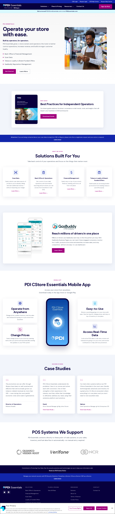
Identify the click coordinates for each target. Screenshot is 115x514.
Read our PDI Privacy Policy (67, 470)
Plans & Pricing (57, 6)
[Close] (112, 508)
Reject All (89, 508)
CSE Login (75, 1)
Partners (73, 490)
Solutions (44, 6)
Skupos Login (83, 1)
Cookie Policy (75, 499)
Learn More (25, 71)
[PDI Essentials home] (12, 487)
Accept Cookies (102, 508)
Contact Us (80, 6)
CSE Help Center (94, 1)
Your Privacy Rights (75, 508)
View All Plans (52, 490)
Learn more (70, 139)
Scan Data (28, 496)
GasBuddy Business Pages (33, 503)
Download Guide (48, 116)
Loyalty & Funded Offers (32, 499)
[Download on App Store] (4, 492)
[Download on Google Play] (8, 492)
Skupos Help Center (106, 1)
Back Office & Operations (33, 490)
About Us (73, 493)
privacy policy (53, 512)
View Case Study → (49, 409)
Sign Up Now (105, 6)
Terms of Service (75, 496)
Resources (68, 6)
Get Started (9, 71)
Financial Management (32, 493)
